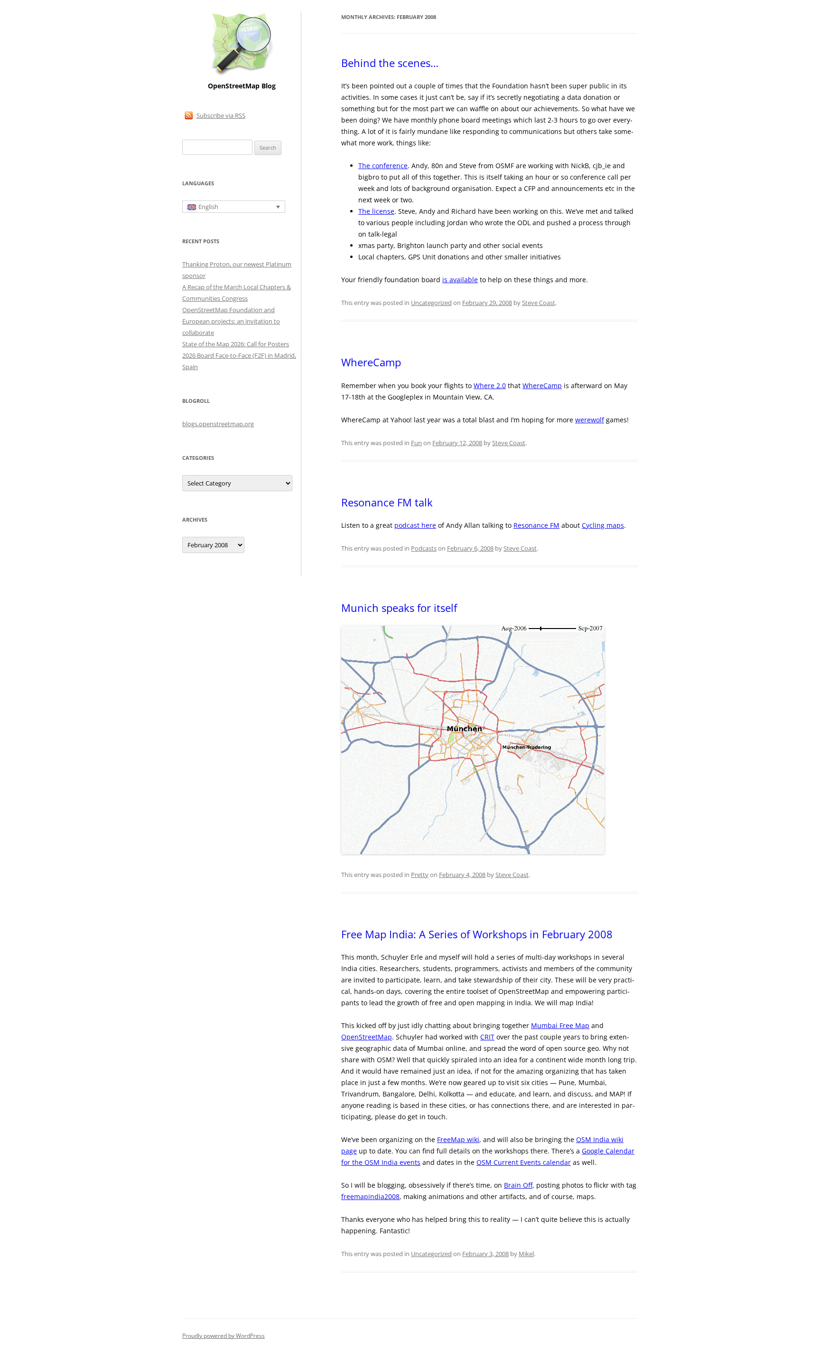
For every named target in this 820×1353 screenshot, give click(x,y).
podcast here (415, 525)
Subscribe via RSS (220, 115)
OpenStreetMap (366, 1036)
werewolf (589, 419)
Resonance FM (536, 525)
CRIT (487, 1036)
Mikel (526, 1253)
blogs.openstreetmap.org (218, 423)
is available (460, 279)
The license (376, 211)
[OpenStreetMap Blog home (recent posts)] (242, 74)
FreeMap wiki (458, 1139)
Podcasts (424, 548)
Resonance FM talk (387, 502)
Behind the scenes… (389, 63)
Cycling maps (603, 525)
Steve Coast (538, 302)
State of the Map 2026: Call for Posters (235, 344)
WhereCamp (371, 362)
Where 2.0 (490, 385)
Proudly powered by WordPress (223, 1336)
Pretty (420, 874)
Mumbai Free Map (560, 1025)
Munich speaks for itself (399, 607)
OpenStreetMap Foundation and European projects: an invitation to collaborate (231, 321)
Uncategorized (431, 302)
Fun (416, 442)
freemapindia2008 (370, 1196)
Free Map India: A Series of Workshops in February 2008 (477, 934)
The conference (383, 165)
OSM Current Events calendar (523, 1162)
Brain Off (518, 1185)
